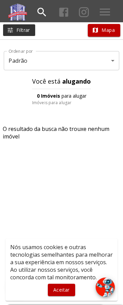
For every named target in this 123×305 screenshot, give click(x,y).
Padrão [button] (18, 60)
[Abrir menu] (105, 12)
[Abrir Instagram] (84, 12)
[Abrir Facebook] (64, 12)
